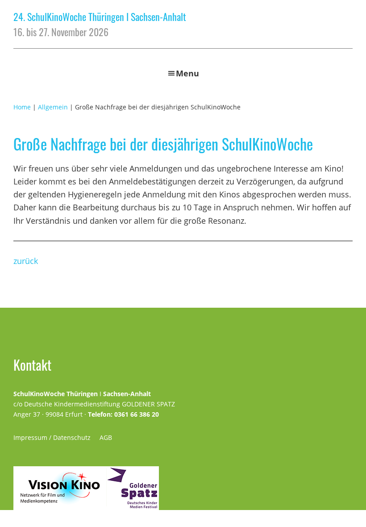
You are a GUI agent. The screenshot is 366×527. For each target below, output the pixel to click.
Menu (187, 73)
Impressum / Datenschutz (52, 437)
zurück (25, 260)
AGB (106, 437)
